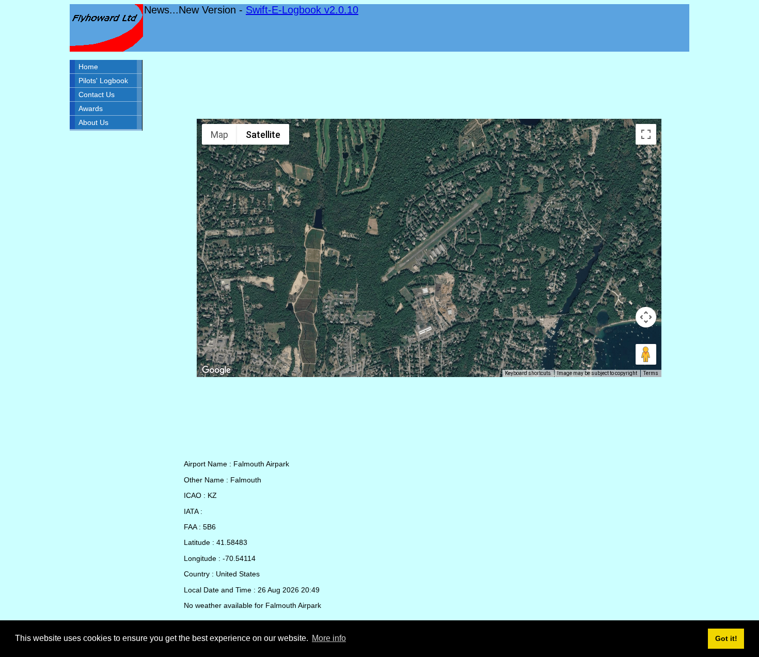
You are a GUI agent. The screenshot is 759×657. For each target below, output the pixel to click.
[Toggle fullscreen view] (646, 134)
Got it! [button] (726, 638)
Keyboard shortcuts (528, 373)
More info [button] (329, 638)
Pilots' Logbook (103, 80)
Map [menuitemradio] (219, 134)
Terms (650, 373)
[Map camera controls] (646, 317)
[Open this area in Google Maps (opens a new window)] (216, 370)
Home (88, 66)
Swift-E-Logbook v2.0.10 (302, 9)
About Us (93, 122)
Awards (90, 108)
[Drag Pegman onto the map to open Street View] (646, 354)
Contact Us (96, 94)
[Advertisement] (429, 85)
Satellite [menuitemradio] (263, 134)
